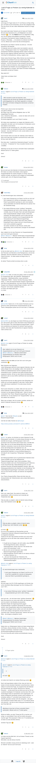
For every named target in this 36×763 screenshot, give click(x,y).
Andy (5, 248)
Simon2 (6, 88)
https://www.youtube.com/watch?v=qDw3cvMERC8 (15, 423)
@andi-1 (3, 91)
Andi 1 (5, 18)
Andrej (6, 167)
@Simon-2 (9, 235)
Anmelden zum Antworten (28, 12)
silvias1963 (7, 271)
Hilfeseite (14, 416)
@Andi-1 (3, 235)
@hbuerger (21, 420)
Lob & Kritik (6, 12)
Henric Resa (7, 192)
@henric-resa (18, 251)
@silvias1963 (4, 304)
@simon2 (3, 658)
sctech (6, 318)
